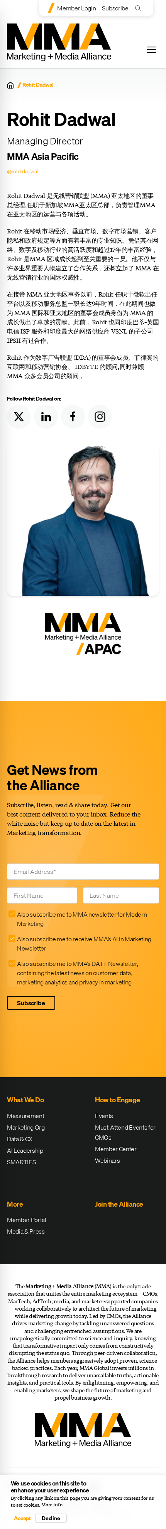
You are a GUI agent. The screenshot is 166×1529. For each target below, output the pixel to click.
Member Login (76, 8)
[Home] (10, 85)
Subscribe (115, 8)
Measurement (25, 1116)
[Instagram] (100, 417)
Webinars (107, 1160)
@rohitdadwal (22, 171)
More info (52, 1505)
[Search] (139, 8)
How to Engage (117, 1099)
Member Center (116, 1149)
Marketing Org (26, 1127)
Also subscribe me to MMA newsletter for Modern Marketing (82, 919)
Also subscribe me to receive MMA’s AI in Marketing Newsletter (84, 943)
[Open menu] (151, 49)
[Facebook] (73, 417)
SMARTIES (21, 1162)
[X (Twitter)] (19, 417)
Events (104, 1116)
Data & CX (19, 1139)
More (15, 1204)
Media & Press (26, 1231)
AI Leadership (25, 1150)
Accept (22, 1518)
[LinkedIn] (46, 417)
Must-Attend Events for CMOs (125, 1132)
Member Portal (26, 1220)
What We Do (25, 1099)
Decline (51, 1518)
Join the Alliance (119, 1204)
